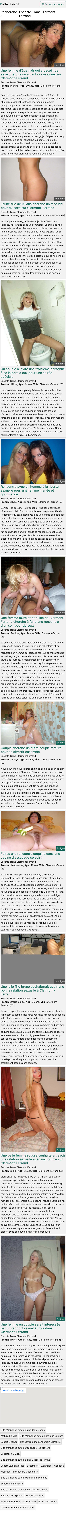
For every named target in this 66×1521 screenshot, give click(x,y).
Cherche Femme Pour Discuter (18, 1507)
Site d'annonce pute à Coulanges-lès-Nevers (25, 1447)
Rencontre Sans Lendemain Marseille (40, 1441)
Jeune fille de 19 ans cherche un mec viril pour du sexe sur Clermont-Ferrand (32, 206)
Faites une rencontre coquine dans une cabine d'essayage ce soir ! (30, 855)
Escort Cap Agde (35, 1495)
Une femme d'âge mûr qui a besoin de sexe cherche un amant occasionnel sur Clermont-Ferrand (31, 74)
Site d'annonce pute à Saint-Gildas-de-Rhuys (25, 1459)
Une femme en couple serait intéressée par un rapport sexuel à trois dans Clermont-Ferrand (30, 1328)
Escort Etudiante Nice (12, 1465)
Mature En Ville (9, 1435)
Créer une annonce (53, 4)
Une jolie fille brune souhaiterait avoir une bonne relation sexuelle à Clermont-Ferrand (32, 990)
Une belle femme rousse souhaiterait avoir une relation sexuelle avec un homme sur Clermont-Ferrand (33, 1159)
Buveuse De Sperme (12, 1495)
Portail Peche (9, 4)
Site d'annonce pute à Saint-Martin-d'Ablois (24, 1489)
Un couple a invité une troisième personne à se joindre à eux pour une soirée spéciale (33, 373)
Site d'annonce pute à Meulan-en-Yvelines (24, 1477)
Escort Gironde (9, 1441)
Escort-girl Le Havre (12, 1483)
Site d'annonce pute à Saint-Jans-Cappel (23, 1429)
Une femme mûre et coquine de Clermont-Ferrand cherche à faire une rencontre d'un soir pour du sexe (33, 621)
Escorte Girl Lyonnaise (39, 1465)
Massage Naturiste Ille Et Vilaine (18, 1501)
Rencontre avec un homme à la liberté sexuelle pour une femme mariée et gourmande (30, 490)
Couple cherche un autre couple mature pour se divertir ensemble (31, 750)
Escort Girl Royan (47, 1501)
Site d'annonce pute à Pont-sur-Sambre (41, 1435)
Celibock (59, 1465)
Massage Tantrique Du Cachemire (19, 1471)
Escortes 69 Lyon (10, 1453)
